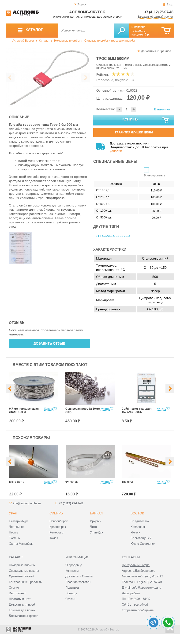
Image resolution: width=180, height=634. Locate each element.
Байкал (96, 513)
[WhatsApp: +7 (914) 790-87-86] (168, 622)
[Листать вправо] (85, 77)
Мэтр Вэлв (16, 481)
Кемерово (56, 532)
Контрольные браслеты (25, 582)
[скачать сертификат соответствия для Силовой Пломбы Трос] (20, 263)
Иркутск (95, 521)
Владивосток (140, 521)
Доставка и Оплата (79, 576)
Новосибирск (58, 521)
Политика (72, 587)
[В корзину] (166, 31)
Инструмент (17, 593)
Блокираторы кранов (23, 616)
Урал (13, 513)
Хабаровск (138, 527)
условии (116, 151)
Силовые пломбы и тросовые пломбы (109, 40)
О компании (61, 17)
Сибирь (56, 513)
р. (147, 34)
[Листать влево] (10, 77)
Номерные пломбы (67, 40)
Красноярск (57, 527)
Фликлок (71, 481)
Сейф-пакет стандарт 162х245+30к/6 (137, 410)
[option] (48, 77)
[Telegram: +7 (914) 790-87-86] (153, 622)
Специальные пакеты (24, 570)
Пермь (13, 532)
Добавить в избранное (156, 51)
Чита (93, 527)
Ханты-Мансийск (21, 543)
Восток (137, 513)
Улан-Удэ (96, 532)
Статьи (70, 599)
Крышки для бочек (22, 610)
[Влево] (10, 388)
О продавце (73, 565)
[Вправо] (169, 388)
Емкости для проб (22, 604)
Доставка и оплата (109, 17)
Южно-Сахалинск (143, 543)
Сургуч (14, 587)
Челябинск (16, 527)
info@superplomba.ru (27, 503)
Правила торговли (78, 582)
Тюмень (14, 538)
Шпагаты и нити (20, 599)
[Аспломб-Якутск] (22, 15)
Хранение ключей (21, 576)
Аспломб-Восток (23, 40)
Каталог (44, 40)
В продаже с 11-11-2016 (113, 235)
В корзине (138, 27)
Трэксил (127, 481)
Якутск (135, 532)
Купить (130, 119)
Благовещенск (141, 538)
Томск (53, 538)
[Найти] (121, 30)
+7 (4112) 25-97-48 (158, 12)
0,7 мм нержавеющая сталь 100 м (24, 410)
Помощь (90, 17)
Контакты (76, 17)
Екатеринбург (18, 521)
